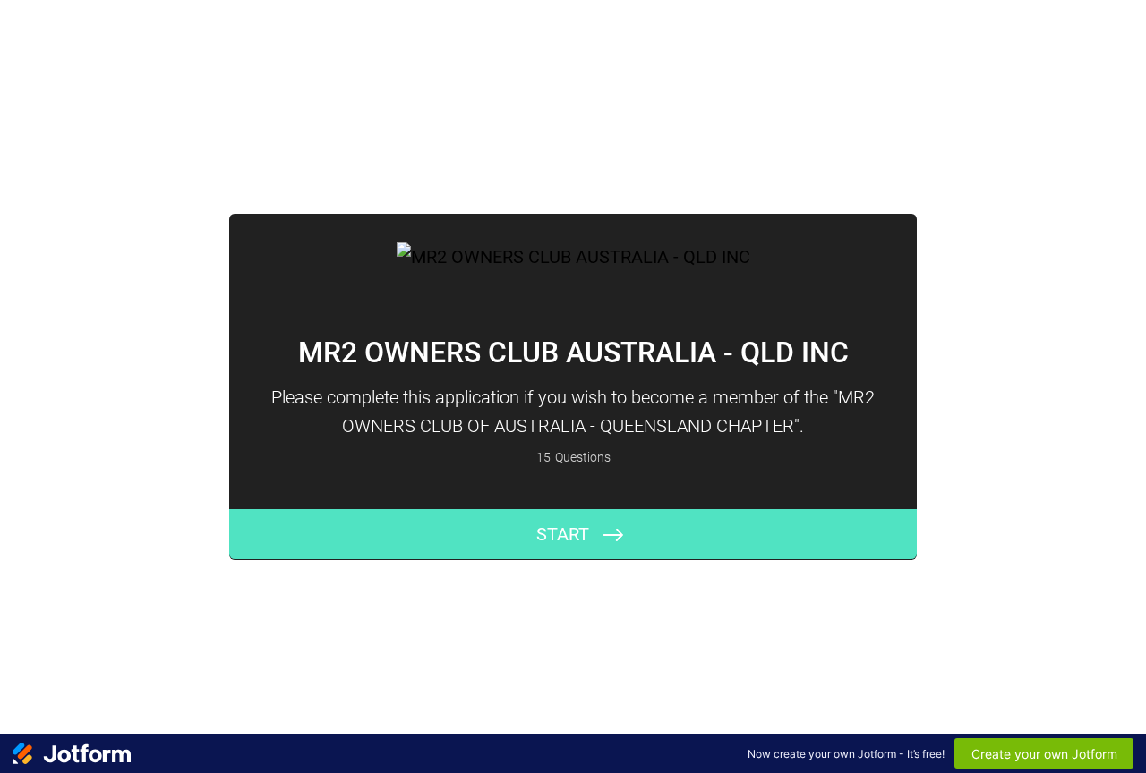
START (562, 534)
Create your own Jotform (1044, 753)
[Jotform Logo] (72, 753)
